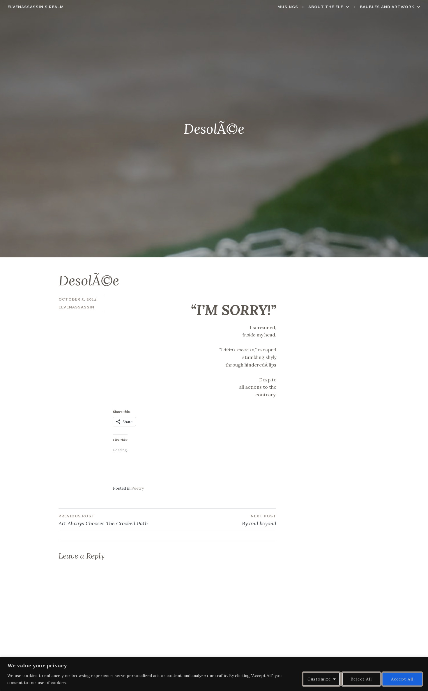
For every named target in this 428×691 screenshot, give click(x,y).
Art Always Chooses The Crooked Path (103, 520)
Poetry (137, 488)
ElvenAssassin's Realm (36, 7)
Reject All (361, 679)
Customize (319, 679)
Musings (287, 7)
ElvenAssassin (76, 307)
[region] (214, 674)
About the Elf (325, 7)
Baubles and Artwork (387, 7)
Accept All (402, 679)
